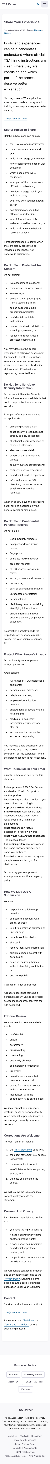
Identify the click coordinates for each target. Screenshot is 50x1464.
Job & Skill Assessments (25, 1448)
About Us (12, 1436)
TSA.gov (37, 30)
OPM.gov (8, 33)
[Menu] (44, 4)
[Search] (38, 4)
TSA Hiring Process (33, 1374)
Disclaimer (28, 1320)
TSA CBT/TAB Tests (34, 1382)
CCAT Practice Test (25, 1452)
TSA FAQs (24, 1436)
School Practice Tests (25, 1444)
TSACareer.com (23, 1149)
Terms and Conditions (16, 1324)
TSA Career (9, 4)
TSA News (25, 1389)
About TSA (13, 1382)
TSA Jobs (13, 1374)
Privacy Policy (12, 1278)
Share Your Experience (25, 1440)
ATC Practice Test (37, 1456)
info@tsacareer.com (15, 118)
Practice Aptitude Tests (15, 1456)
